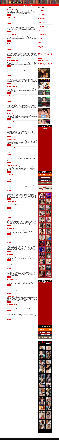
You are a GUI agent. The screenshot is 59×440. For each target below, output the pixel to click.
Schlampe (48, 61)
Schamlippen (41, 61)
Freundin (51, 54)
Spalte (48, 63)
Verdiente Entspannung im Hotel (13, 313)
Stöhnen (42, 64)
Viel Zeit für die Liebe (10, 254)
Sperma (50, 63)
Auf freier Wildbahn (10, 193)
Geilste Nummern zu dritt (11, 17)
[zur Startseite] (16, 2)
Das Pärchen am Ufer (10, 237)
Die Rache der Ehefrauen (11, 95)
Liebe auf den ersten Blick (11, 78)
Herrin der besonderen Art (11, 157)
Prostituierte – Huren (41, 30)
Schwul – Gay (40, 35)
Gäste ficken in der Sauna (11, 26)
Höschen (39, 57)
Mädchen (45, 58)
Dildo (41, 53)
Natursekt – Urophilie (41, 26)
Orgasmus (41, 60)
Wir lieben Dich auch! (10, 113)
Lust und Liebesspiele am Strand (12, 296)
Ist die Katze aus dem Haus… (12, 34)
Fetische (39, 21)
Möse (48, 58)
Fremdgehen (48, 54)
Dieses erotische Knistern (11, 147)
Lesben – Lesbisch (40, 25)
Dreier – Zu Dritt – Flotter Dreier (42, 17)
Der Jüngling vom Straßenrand (12, 121)
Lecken (45, 57)
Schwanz (40, 63)
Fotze (44, 54)
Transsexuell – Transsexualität (42, 42)
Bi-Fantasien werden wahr (11, 201)
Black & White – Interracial (41, 13)
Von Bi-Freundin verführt (11, 130)
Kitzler (42, 57)
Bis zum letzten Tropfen (11, 245)
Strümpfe (39, 64)
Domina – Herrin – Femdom (42, 15)
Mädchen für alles (10, 184)
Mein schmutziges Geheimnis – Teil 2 (13, 69)
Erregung (40, 54)
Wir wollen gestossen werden (12, 43)
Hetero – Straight (40, 23)
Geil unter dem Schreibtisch (12, 279)
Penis (44, 60)
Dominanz (44, 53)
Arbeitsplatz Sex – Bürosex (41, 9)
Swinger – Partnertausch (41, 39)
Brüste (39, 53)
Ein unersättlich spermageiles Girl (13, 288)
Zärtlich (42, 65)
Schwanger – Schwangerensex (42, 34)
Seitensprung (45, 63)
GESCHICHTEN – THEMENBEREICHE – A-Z (13, 5)
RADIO (31, 5)
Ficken (42, 54)
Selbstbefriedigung (40, 38)
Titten (45, 64)
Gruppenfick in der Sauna (11, 220)
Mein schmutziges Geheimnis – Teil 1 (13, 60)
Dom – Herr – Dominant (41, 14)
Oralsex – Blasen (40, 27)
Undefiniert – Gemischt (41, 43)
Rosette (46, 60)
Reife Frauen (40, 31)
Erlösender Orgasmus (10, 263)
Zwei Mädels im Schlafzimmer (12, 228)
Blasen (44, 51)
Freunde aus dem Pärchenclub (12, 9)
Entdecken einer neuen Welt (12, 165)
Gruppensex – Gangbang (41, 22)
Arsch (39, 51)
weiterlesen (8, 23)
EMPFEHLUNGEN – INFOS (24, 5)
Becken (42, 51)
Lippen (47, 57)
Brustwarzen (47, 51)
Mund (51, 57)
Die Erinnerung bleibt (10, 174)
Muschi (39, 58)
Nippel (50, 58)
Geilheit (41, 55)
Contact (51, 439)
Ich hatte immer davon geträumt (13, 104)
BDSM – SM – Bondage (41, 10)
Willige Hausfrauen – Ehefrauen (42, 47)
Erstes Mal (39, 19)
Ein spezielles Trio (10, 271)
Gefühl (39, 55)
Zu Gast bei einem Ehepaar (11, 211)
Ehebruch (47, 53)
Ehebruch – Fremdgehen (41, 18)
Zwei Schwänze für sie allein (12, 304)
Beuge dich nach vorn (10, 52)
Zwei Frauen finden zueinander (12, 86)
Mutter (42, 58)
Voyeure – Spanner (40, 46)
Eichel (50, 53)
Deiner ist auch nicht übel (11, 139)
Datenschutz (48, 439)
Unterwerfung (48, 64)
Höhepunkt (47, 55)
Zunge (39, 66)
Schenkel (45, 61)
